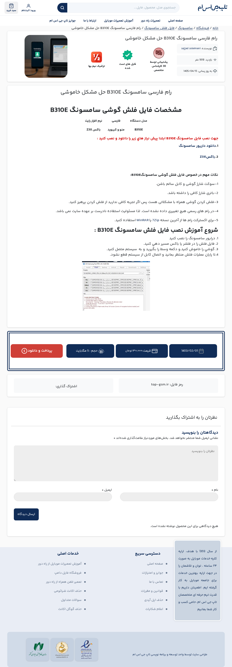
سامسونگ (185, 28)
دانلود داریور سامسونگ (197, 146)
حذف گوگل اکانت (70, 609)
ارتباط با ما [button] (89, 21)
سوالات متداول (71, 600)
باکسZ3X (207, 157)
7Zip (155, 220)
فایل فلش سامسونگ (159, 28)
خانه (215, 28)
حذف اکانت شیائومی (68, 591)
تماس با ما (156, 582)
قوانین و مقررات (152, 591)
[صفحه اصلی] (212, 7)
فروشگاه (202, 28)
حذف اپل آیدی (153, 600)
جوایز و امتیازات (152, 572)
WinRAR (142, 220)
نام (214, 490)
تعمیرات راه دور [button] (150, 21)
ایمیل (107, 490)
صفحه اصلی (175, 21)
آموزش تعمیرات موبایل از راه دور (60, 563)
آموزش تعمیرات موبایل (118, 21)
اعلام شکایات (154, 609)
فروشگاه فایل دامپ (68, 572)
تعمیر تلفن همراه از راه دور (64, 582)
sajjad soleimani (191, 48)
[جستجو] (62, 8)
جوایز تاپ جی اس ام (62, 21)
